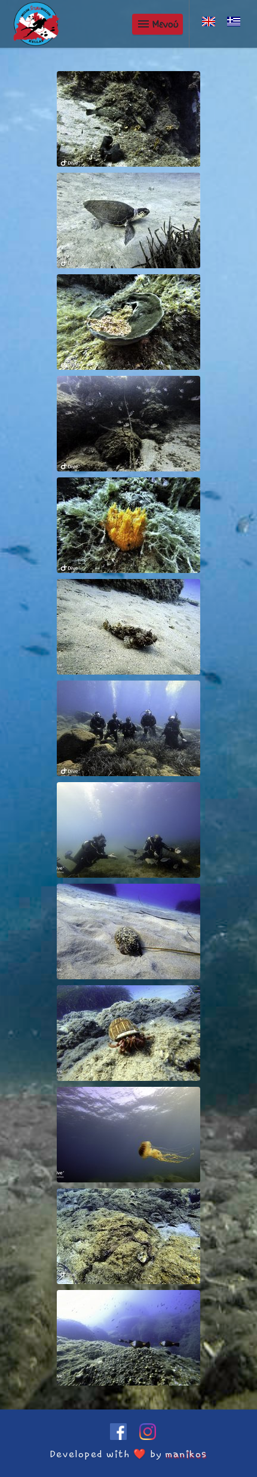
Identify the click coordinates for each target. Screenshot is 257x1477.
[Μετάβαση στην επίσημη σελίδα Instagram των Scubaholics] (143, 1436)
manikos (186, 1454)
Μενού (157, 24)
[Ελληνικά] (234, 21)
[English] (208, 21)
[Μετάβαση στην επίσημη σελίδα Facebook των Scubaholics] (115, 1436)
